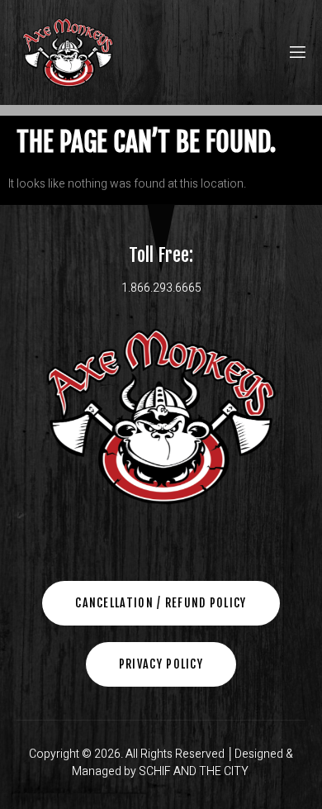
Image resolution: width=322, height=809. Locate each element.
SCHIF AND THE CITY (195, 771)
